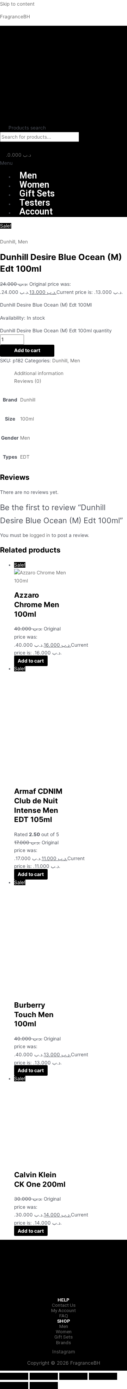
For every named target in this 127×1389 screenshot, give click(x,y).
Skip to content (17, 4)
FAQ (63, 1315)
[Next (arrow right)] (44, 1385)
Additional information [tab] (39, 373)
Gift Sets (37, 193)
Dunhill (7, 241)
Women (34, 185)
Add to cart (27, 350)
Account (36, 211)
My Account (63, 1310)
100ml (27, 419)
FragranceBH (15, 16)
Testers (34, 203)
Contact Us (63, 1305)
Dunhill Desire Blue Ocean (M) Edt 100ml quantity (56, 330)
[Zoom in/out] (14, 1376)
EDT (25, 457)
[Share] (73, 1376)
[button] (63, 163)
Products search (27, 128)
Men (28, 175)
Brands (63, 1342)
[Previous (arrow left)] (14, 1385)
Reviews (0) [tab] (27, 381)
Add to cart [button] (31, 661)
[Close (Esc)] (103, 1376)
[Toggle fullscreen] (44, 1376)
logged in (40, 535)
